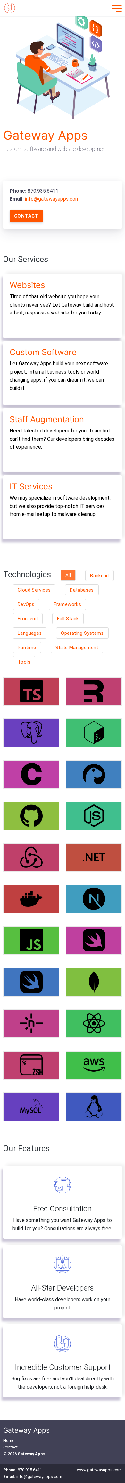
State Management (76, 647)
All (68, 575)
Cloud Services (34, 590)
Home (8, 1440)
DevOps (26, 604)
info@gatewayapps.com (52, 199)
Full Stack (68, 619)
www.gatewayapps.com (99, 1469)
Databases (82, 590)
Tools (24, 662)
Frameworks (67, 604)
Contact (26, 216)
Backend (99, 575)
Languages (30, 633)
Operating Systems (82, 633)
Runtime (27, 647)
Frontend (28, 619)
